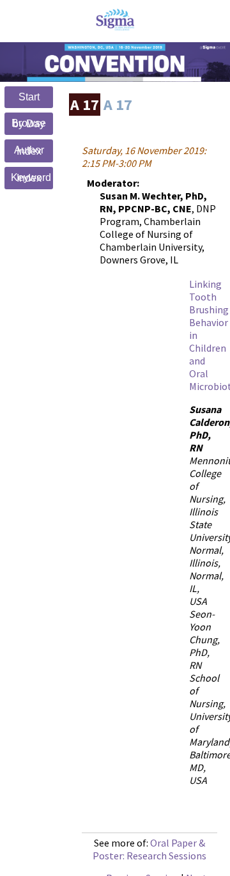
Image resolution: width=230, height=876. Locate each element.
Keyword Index (31, 178)
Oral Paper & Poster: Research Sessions (149, 849)
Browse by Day (29, 124)
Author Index (29, 151)
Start (29, 96)
